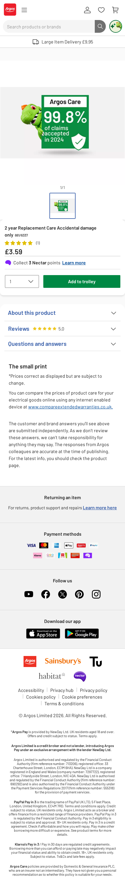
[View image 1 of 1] (62, 205)
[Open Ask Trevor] (115, 26)
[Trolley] (115, 10)
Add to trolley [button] (82, 281)
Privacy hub (62, 690)
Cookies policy (41, 696)
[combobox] (49, 26)
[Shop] (24, 10)
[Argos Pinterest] (79, 594)
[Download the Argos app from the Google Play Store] (82, 637)
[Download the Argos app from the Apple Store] (43, 637)
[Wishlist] (101, 10)
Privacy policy (93, 690)
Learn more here (100, 507)
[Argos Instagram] (96, 594)
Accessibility (31, 690)
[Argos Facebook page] (46, 594)
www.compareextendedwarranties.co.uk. (70, 406)
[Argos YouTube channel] (29, 594)
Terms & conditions (64, 703)
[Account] (87, 10)
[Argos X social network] (62, 594)
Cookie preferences (82, 696)
